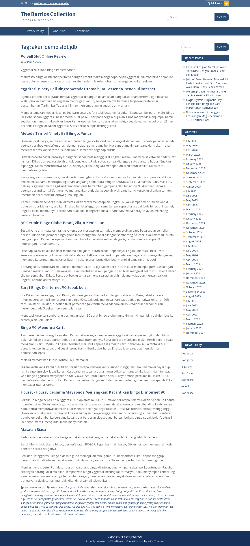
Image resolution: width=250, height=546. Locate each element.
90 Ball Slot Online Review (43, 56)
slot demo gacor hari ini (138, 506)
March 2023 (193, 319)
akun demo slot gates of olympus (70, 487)
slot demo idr (161, 506)
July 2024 (191, 246)
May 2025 (192, 200)
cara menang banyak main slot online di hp (69, 495)
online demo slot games (121, 503)
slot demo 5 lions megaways (107, 506)
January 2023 (193, 328)
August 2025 (193, 186)
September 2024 (196, 237)
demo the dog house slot (138, 499)
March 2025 (193, 209)
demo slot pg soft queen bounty (138, 495)
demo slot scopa (75, 499)
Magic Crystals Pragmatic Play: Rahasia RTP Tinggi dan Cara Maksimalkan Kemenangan (204, 103)
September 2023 (196, 291)
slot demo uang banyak (93, 510)
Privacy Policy (34, 31)
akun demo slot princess (128, 487)
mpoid (185, 386)
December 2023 (195, 278)
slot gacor (187, 353)
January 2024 (193, 273)
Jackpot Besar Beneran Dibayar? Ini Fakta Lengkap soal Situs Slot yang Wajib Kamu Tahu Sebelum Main (207, 83)
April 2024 (192, 259)
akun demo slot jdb (101, 487)
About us (59, 31)
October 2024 (194, 232)
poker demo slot (30, 506)
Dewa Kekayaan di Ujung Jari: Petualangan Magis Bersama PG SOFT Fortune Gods (205, 116)
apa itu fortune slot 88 (65, 491)
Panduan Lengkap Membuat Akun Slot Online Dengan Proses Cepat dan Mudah (206, 70)
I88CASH (186, 366)
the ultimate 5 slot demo (47, 514)
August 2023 (193, 296)
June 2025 (192, 195)
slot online (187, 379)
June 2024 (192, 250)
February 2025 (194, 214)
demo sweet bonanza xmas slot (104, 499)
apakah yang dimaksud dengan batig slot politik (107, 491)
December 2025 (195, 168)
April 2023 (192, 314)
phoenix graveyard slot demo (153, 503)
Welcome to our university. (51, 3)
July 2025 (191, 191)
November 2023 (195, 282)
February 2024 (194, 269)
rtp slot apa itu (80, 506)
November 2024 (195, 227)
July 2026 (191, 141)
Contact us (82, 31)
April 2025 (192, 205)
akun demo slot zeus (39, 491)
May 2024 (192, 255)
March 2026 (193, 154)
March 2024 (193, 264)
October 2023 (194, 287)
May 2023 (192, 310)
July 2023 (191, 301)
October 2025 (194, 177)
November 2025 (195, 173)
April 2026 (192, 150)
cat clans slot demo (107, 495)
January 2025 (193, 218)
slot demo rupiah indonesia (63, 510)
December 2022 (195, 333)
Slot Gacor (187, 373)
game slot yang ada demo (59, 503)
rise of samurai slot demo (55, 506)
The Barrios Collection (48, 14)
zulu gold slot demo (73, 514)
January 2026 (193, 163)
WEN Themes (156, 541)
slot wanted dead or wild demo (126, 510)
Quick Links (215, 3)
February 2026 (194, 159)
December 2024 (195, 223)
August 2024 (193, 241)
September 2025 (196, 182)
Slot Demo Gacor (34, 487)
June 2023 (192, 305)
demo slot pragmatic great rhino (46, 499)
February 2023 (194, 323)
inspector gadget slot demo (90, 503)
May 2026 (192, 145)
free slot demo (34, 503)
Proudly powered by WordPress (104, 541)
